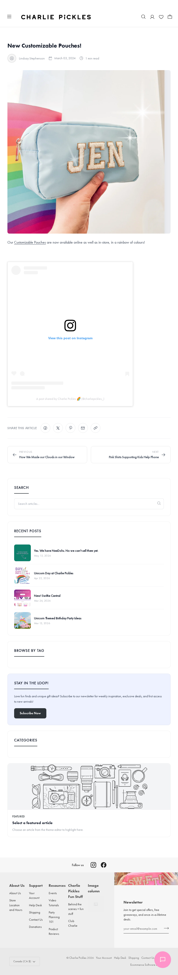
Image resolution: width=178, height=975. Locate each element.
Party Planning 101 (54, 917)
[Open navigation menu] (9, 16)
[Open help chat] (162, 959)
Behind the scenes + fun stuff (76, 909)
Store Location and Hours (15, 905)
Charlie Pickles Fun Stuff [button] (75, 891)
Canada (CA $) (22, 961)
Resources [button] (57, 885)
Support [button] (36, 885)
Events (53, 893)
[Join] (165, 928)
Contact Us (36, 919)
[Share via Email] (83, 428)
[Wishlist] (161, 16)
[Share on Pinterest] (70, 428)
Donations (35, 927)
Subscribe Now (30, 713)
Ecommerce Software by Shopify (149, 964)
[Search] (143, 16)
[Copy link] (95, 428)
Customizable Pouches (30, 242)
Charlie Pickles (77, 957)
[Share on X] (58, 428)
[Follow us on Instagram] (93, 865)
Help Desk (35, 905)
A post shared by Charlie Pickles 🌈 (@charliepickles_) (70, 399)
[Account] (152, 16)
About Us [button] (17, 885)
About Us (15, 893)
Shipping (34, 912)
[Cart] (169, 16)
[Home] (56, 16)
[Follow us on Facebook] (103, 865)
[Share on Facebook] (45, 428)
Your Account (104, 957)
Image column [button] (94, 888)
